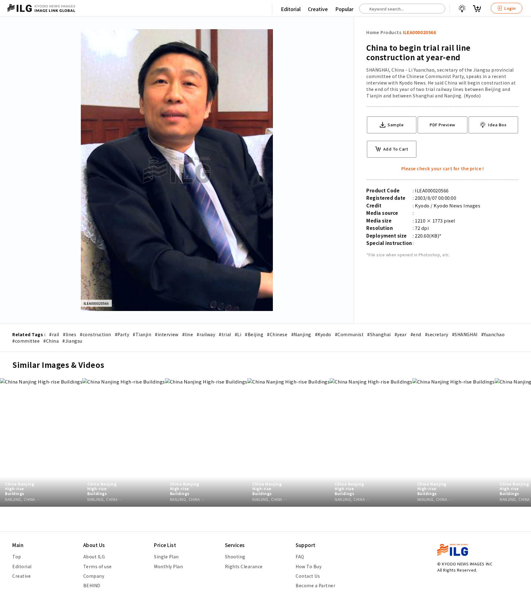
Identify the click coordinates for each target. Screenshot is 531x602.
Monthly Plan (168, 566)
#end (416, 334)
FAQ (300, 556)
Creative (318, 9)
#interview (166, 334)
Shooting (235, 556)
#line (187, 334)
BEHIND (91, 585)
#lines (69, 334)
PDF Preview (442, 125)
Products (390, 32)
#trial (225, 334)
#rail (54, 334)
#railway (206, 334)
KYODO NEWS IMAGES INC (467, 564)
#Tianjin (142, 334)
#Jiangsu (72, 341)
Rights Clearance (244, 566)
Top (16, 556)
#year (401, 334)
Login (509, 8)
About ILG (94, 556)
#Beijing (254, 334)
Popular (344, 9)
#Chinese (277, 334)
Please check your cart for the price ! (442, 168)
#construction (95, 334)
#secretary (436, 334)
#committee (26, 341)
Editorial (291, 9)
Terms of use (97, 566)
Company (93, 576)
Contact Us (308, 576)
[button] (523, 301)
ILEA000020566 (419, 32)
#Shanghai (379, 334)
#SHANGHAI (465, 334)
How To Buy (308, 566)
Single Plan (166, 556)
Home (372, 32)
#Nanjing (301, 334)
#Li (238, 334)
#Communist (349, 334)
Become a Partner (315, 585)
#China (51, 341)
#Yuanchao (493, 334)
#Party (122, 334)
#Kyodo (323, 334)
